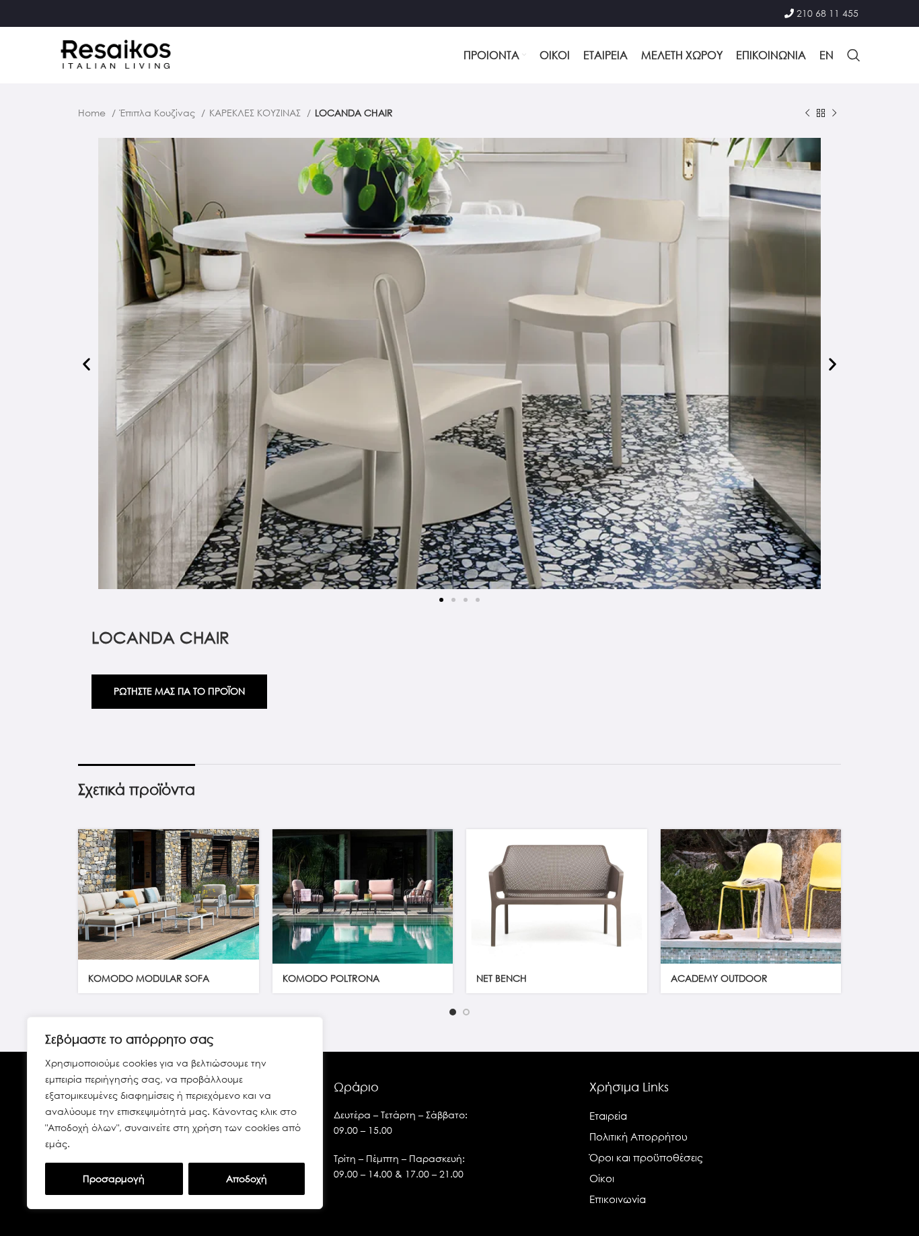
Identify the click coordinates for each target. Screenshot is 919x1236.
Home (93, 112)
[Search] (853, 55)
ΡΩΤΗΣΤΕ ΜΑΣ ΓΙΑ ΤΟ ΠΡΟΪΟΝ (179, 691)
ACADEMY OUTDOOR (719, 978)
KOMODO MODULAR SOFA (148, 978)
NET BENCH (501, 978)
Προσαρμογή (114, 1178)
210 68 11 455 (827, 13)
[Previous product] (807, 113)
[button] (86, 364)
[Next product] (834, 113)
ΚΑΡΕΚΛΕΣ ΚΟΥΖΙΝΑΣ (256, 112)
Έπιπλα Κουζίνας (159, 112)
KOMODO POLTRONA (331, 978)
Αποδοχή (246, 1178)
